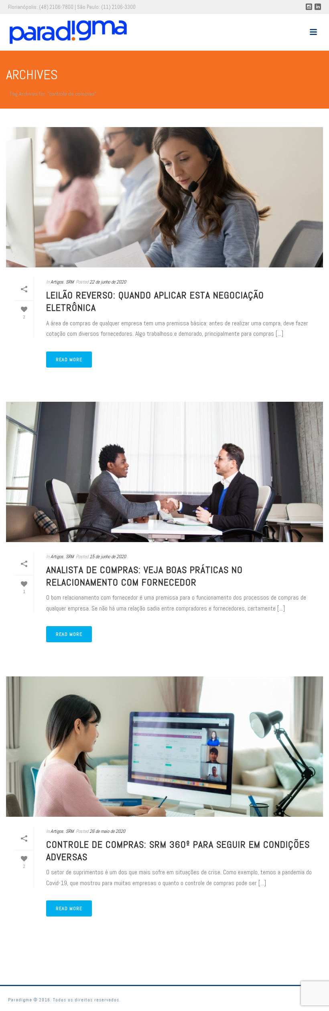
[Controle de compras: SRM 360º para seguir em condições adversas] (164, 746)
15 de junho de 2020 (107, 556)
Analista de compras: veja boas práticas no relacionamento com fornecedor (144, 575)
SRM (70, 282)
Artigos (57, 282)
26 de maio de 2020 (107, 831)
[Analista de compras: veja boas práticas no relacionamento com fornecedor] (164, 472)
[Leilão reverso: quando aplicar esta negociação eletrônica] (164, 197)
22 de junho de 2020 (107, 282)
